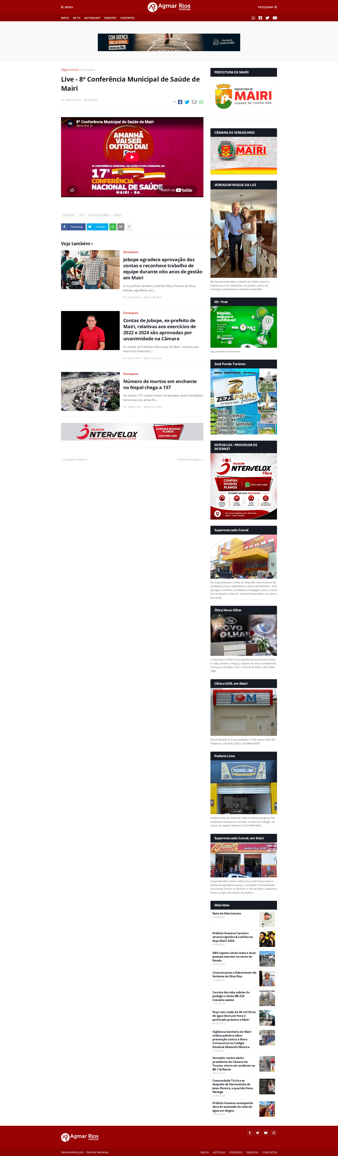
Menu (69, 7)
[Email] (194, 102)
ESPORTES (236, 1152)
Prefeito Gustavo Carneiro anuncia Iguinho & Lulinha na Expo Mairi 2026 (232, 937)
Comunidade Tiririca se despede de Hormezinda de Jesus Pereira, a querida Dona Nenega (232, 1086)
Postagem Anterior (75, 459)
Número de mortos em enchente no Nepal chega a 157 (160, 384)
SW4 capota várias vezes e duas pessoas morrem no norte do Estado (234, 956)
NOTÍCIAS (219, 1152)
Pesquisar (265, 7)
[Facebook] (180, 102)
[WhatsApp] (201, 102)
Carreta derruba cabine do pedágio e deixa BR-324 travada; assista (231, 996)
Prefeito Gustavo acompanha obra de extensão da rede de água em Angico (232, 1106)
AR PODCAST (92, 18)
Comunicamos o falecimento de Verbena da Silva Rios (234, 974)
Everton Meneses (97, 1152)
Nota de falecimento (226, 913)
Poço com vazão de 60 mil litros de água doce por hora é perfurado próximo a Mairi (234, 1015)
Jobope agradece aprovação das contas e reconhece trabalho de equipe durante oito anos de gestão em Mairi (162, 268)
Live (82, 215)
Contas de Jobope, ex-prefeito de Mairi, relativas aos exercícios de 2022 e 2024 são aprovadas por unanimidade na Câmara (159, 329)
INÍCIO (65, 18)
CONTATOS (127, 18)
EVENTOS (110, 18)
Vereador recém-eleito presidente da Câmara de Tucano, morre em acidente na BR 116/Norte (233, 1063)
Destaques (88, 69)
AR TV (76, 18)
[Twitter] (187, 102)
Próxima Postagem (189, 459)
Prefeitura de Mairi (99, 215)
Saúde (117, 215)
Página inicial (69, 69)
